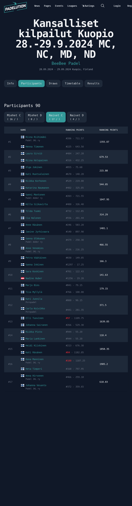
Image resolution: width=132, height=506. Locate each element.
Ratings (89, 5)
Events (59, 5)
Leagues (72, 5)
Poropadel (31, 302)
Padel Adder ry (34, 198)
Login (117, 5)
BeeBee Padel (66, 63)
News (37, 5)
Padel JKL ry (33, 140)
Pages (47, 5)
